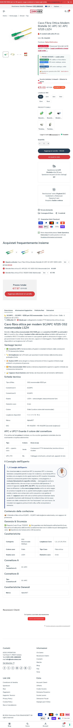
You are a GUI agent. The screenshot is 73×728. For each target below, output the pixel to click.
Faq (37, 669)
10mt (41, 101)
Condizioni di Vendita (10, 682)
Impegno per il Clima (43, 702)
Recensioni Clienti (42, 656)
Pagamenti (6, 692)
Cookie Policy (7, 702)
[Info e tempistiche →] (54, 2)
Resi (4, 689)
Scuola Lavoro (41, 695)
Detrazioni (50, 310)
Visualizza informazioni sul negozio (51, 237)
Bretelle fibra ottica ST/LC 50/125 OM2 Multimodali (23, 273)
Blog (38, 665)
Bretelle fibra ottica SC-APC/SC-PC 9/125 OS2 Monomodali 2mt (28, 268)
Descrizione (8, 310)
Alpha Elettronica (51, 42)
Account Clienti (41, 682)
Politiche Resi (39, 310)
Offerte (39, 686)
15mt (48, 101)
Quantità (41, 140)
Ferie (38, 672)
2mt (47, 97)
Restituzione (46, 193)
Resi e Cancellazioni (9, 705)
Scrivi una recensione (36, 619)
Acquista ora (54, 157)
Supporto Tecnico (9, 695)
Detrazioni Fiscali (42, 698)
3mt (54, 97)
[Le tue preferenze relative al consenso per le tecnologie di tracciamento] (69, 724)
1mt (40, 97)
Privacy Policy (7, 698)
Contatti (39, 659)
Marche (39, 662)
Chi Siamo (39, 652)
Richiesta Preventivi (43, 692)
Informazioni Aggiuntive (23, 310)
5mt (60, 97)
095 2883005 (38, 6)
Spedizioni (6, 686)
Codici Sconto (41, 689)
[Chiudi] (71, 2)
